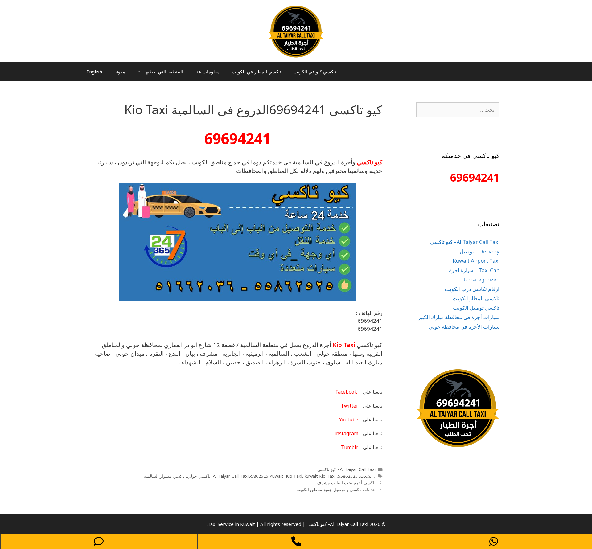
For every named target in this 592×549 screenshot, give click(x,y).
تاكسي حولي (198, 476)
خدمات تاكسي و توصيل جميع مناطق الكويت (336, 489)
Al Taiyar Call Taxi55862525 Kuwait (248, 476)
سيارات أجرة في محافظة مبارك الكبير (459, 317)
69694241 (237, 139)
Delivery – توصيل (480, 251)
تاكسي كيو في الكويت (315, 71)
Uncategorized (481, 279)
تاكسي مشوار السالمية (164, 476)
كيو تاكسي (369, 162)
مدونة (119, 71)
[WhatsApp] (493, 541)
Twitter (349, 405)
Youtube (348, 419)
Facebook (346, 391)
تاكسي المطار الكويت (476, 298)
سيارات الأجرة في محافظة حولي (464, 326)
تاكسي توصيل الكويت (476, 307)
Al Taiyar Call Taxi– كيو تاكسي (346, 469)
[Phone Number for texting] (99, 541)
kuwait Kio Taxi (320, 476)
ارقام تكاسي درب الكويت (472, 289)
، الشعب (368, 476)
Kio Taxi (344, 345)
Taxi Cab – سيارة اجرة (474, 270)
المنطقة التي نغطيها (163, 71)
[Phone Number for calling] (296, 541)
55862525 (348, 476)
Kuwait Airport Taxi (476, 260)
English (94, 71)
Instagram (346, 433)
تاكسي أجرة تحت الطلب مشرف (346, 482)
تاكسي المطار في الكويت (256, 71)
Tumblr (349, 447)
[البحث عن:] (458, 109)
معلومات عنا (207, 71)
